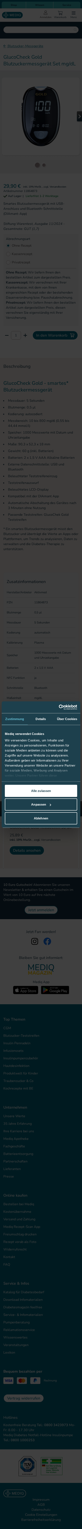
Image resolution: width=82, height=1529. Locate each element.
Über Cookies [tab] (67, 718)
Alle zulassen (41, 790)
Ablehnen (41, 818)
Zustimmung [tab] (14, 718)
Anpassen (38, 804)
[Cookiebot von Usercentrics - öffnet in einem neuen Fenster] (59, 707)
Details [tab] (41, 718)
